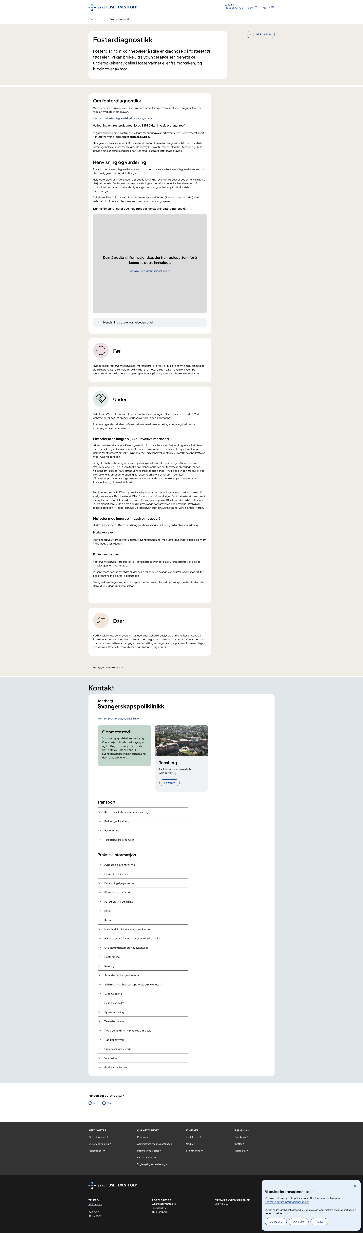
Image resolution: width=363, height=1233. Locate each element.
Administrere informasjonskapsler (150, 270)
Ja (94, 1103)
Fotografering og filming (118, 901)
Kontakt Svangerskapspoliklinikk (117, 718)
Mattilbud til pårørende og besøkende (127, 929)
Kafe (107, 910)
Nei (109, 1103)
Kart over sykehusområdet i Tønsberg (126, 812)
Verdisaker (110, 1058)
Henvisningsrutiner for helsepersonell (128, 322)
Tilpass (319, 1221)
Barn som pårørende (116, 874)
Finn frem (169, 782)
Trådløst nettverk (114, 1039)
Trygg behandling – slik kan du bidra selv (127, 1030)
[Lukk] (355, 1186)
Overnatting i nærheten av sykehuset (126, 947)
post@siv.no (95, 1215)
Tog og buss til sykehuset (119, 839)
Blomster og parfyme (117, 892)
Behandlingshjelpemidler (119, 883)
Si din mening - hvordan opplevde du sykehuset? (133, 984)
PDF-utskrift (263, 34)
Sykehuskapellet (114, 1002)
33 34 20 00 (95, 1203)
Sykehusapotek (113, 993)
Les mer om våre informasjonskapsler (287, 1201)
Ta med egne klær (114, 1021)
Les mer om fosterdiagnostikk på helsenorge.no (121, 118)
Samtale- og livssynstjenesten (122, 975)
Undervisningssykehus (117, 1049)
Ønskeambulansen (115, 1067)
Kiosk (107, 920)
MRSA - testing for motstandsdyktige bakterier (132, 938)
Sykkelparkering (114, 1012)
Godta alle (276, 1221)
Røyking (109, 966)
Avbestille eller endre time (119, 864)
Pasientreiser (112, 830)
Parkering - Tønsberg (116, 821)
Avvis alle (298, 1221)
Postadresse (112, 956)
